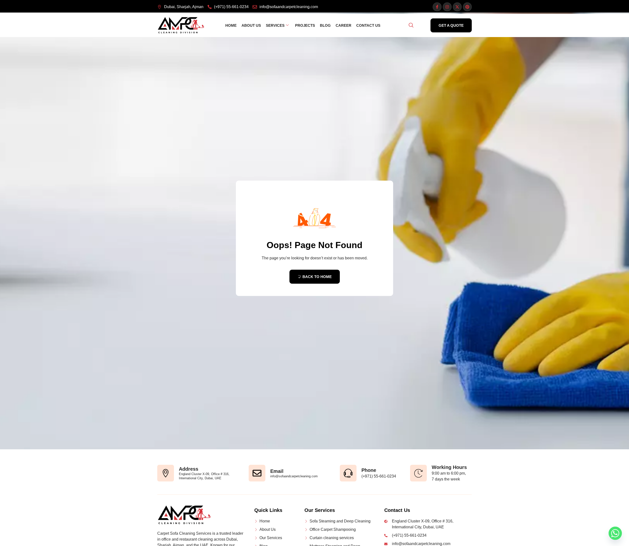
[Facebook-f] (437, 6)
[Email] (257, 473)
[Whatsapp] (615, 533)
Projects (305, 25)
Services (275, 25)
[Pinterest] (467, 6)
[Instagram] (447, 6)
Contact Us (368, 25)
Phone (368, 470)
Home (231, 25)
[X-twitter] (457, 6)
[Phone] (348, 473)
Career (343, 25)
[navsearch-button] (411, 25)
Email (277, 471)
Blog (325, 25)
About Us (251, 25)
